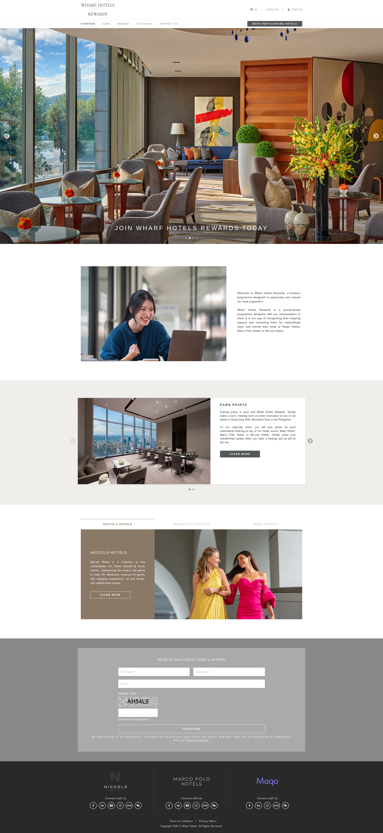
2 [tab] (190, 238)
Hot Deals (144, 24)
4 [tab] (197, 238)
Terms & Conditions (180, 821)
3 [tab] (193, 238)
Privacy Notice (198, 740)
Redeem (123, 24)
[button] (273, 9)
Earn (106, 24)
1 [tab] (186, 238)
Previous (7, 136)
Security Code (128, 693)
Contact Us (169, 24)
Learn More (240, 454)
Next (376, 136)
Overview (88, 24)
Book (275, 24)
